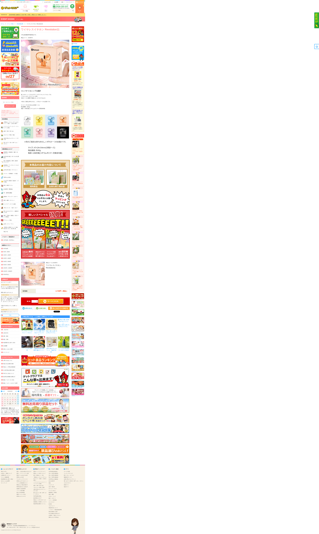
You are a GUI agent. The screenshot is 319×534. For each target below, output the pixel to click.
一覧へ (10, 315)
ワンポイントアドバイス (22, 479)
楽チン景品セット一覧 (38, 475)
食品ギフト (66, 486)
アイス (16, 113)
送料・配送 (5, 336)
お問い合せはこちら (7, 360)
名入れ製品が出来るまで (54, 513)
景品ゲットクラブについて (39, 471)
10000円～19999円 (7, 268)
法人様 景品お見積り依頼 (8, 370)
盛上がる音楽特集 (21, 492)
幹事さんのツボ (22, 469)
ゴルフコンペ (52, 505)
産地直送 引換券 (5, 112)
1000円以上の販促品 (53, 479)
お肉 (14, 112)
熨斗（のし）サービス (69, 475)
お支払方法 (5, 333)
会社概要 (56, 2)
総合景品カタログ (37, 498)
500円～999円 (6, 251)
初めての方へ (4, 471)
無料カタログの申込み (54, 517)
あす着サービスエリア (7, 80)
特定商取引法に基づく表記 (7, 479)
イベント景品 (19, 19)
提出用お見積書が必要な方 (9, 376)
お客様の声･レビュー (5, 475)
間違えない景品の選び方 (22, 484)
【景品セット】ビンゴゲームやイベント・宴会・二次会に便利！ (39, 479)
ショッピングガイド (8, 469)
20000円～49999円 (7, 271)
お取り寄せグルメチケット (70, 479)
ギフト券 (3, 115)
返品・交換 (5, 339)
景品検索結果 (20, 23)
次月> (16, 391)
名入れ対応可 (52, 481)
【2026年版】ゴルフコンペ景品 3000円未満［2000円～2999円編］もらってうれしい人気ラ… (33, 14)
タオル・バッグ (52, 496)
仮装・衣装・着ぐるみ (38, 485)
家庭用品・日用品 (53, 492)
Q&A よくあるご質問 (7, 349)
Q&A (62, 2)
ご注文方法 (5, 329)
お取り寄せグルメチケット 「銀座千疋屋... (51, 350)
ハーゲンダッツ (4, 113)
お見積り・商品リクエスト (55, 515)
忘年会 (10, 112)
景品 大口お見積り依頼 (8, 363)
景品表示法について (53, 507)
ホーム (2, 23)
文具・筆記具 (52, 486)
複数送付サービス (68, 477)
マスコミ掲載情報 (5, 477)
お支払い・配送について (6, 473)
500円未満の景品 (37, 496)
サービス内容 (67, 471)
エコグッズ (51, 484)
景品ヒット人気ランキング (39, 473)
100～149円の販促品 (53, 473)
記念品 (50, 504)
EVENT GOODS (7, 19)
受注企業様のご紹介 (53, 511)
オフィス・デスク (53, 488)
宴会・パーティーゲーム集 (23, 473)
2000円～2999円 (7, 258)
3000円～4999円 (7, 261)
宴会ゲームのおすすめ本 (22, 475)
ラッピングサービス (68, 473)
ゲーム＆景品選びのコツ (22, 483)
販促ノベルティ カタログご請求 (10, 383)
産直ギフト (66, 484)
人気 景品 (3, 110)
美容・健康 (51, 494)
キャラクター (52, 502)
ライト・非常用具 (53, 500)
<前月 (3, 391)
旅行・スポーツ (52, 498)
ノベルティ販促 (54, 469)
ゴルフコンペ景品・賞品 (38, 487)
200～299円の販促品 (53, 475)
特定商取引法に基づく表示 (9, 342)
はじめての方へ (47, 2)
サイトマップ (69, 2)
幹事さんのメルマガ (21, 496)
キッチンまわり (52, 490)
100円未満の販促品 (53, 471)
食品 (50, 483)
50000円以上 (6, 274)
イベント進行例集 (21, 490)
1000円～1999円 (7, 255)
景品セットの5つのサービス (39, 500)
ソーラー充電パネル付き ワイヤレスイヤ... (39, 332)
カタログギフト (67, 483)
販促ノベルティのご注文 (8, 379)
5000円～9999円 (7, 264)
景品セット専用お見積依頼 (9, 367)
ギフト (67, 469)
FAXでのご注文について (8, 373)
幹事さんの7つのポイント (22, 481)
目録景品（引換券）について (39, 501)
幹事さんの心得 (20, 477)
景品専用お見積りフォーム (39, 503)
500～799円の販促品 (53, 477)
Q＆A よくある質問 (5, 481)
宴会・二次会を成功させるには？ (24, 471)
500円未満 (11, 113)
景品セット (8, 110)
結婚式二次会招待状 (21, 488)
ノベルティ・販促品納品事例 (55, 509)
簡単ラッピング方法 (21, 494)
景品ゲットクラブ (39, 469)
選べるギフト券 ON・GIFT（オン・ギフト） (74, 481)
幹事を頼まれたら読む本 (22, 486)
